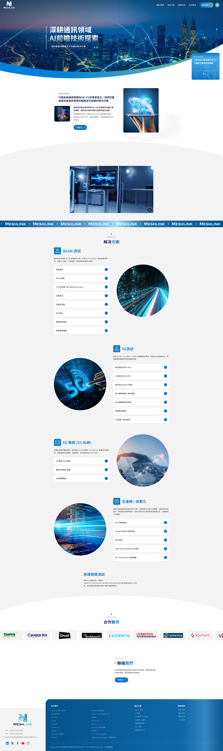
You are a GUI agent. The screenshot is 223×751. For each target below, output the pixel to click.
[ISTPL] (57, 635)
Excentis (55, 724)
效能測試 (59, 269)
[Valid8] (138, 635)
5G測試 (137, 713)
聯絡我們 (181, 716)
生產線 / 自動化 (140, 720)
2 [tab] (216, 31)
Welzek (94, 731)
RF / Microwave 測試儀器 (125, 557)
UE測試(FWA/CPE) (123, 376)
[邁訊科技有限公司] (9, 5)
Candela (55, 717)
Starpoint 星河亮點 (98, 727)
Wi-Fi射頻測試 (121, 522)
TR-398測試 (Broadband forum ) (70, 287)
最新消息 (181, 5)
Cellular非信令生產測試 (125, 531)
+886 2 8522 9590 (16, 730)
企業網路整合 (61, 478)
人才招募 (181, 720)
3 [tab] (216, 33)
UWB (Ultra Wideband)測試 (127, 548)
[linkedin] (7, 743)
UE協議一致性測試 (122, 419)
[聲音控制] (150, 210)
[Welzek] (165, 635)
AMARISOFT (56, 714)
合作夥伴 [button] (192, 5)
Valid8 (54, 731)
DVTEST (54, 737)
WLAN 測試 (139, 710)
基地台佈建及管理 (63, 469)
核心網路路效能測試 (123, 402)
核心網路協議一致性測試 (125, 393)
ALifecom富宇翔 (97, 710)
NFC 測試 (138, 726)
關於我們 (181, 710)
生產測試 (59, 295)
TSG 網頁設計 (108, 747)
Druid (54, 720)
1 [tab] (216, 29)
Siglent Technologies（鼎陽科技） (104, 737)
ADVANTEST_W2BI (59, 710)
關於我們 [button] (160, 5)
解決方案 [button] (171, 5)
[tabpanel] (111, 39)
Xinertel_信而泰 (57, 734)
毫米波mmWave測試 (123, 384)
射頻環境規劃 (61, 330)
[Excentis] (30, 635)
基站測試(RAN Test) (123, 367)
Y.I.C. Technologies (98, 734)
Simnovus (55, 727)
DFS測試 (59, 313)
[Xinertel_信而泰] (193, 635)
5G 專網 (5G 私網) (63, 461)
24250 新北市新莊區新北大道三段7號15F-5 (21, 737)
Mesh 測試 (60, 278)
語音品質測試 (61, 322)
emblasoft (95, 720)
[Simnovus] (84, 635)
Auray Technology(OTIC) (100, 714)
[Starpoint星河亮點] (111, 635)
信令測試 (118, 540)
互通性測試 (60, 304)
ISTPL (93, 724)
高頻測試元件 (140, 730)
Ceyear (94, 717)
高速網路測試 (140, 723)
